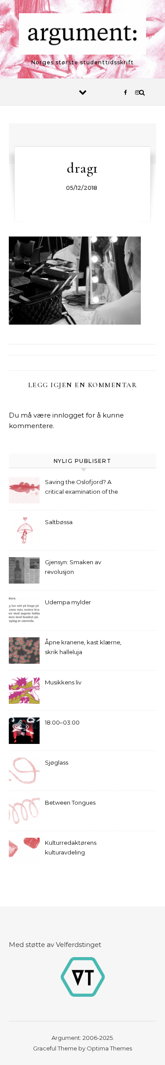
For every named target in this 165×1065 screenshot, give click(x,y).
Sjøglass (56, 762)
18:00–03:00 (62, 722)
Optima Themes (109, 1048)
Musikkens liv (63, 682)
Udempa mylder (68, 602)
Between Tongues (70, 802)
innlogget (68, 415)
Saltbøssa (59, 521)
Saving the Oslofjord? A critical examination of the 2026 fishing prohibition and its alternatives (84, 487)
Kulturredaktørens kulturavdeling (70, 847)
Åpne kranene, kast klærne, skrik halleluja (83, 647)
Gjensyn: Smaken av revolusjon (73, 566)
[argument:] (83, 35)
